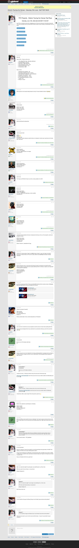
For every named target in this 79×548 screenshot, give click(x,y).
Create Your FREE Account (39, 7)
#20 (53, 351)
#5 (53, 119)
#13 (53, 233)
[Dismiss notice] (70, 6)
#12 (53, 216)
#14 (53, 251)
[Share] (52, 15)
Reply (52, 52)
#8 (53, 161)
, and (47, 84)
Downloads (31, 2)
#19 (53, 338)
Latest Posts (58, 13)
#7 (53, 147)
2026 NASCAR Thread (61, 15)
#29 (53, 497)
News (21, 2)
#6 (53, 131)
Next (12, 13)
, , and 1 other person (45, 142)
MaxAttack (10, 11)
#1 (53, 15)
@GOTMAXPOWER (25, 375)
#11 (53, 202)
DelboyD (20, 481)
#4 (53, 103)
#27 (53, 465)
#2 (53, 55)
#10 (53, 187)
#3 (53, 89)
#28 (53, 479)
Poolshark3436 (21, 366)
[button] (27, 2)
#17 (53, 307)
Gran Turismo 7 (59, 27)
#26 (53, 445)
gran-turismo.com (31, 287)
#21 (53, 364)
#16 (53, 282)
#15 (53, 263)
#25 (53, 429)
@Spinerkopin (19, 375)
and (49, 98)
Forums (25, 2)
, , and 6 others (46, 50)
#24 (53, 417)
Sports (58, 21)
